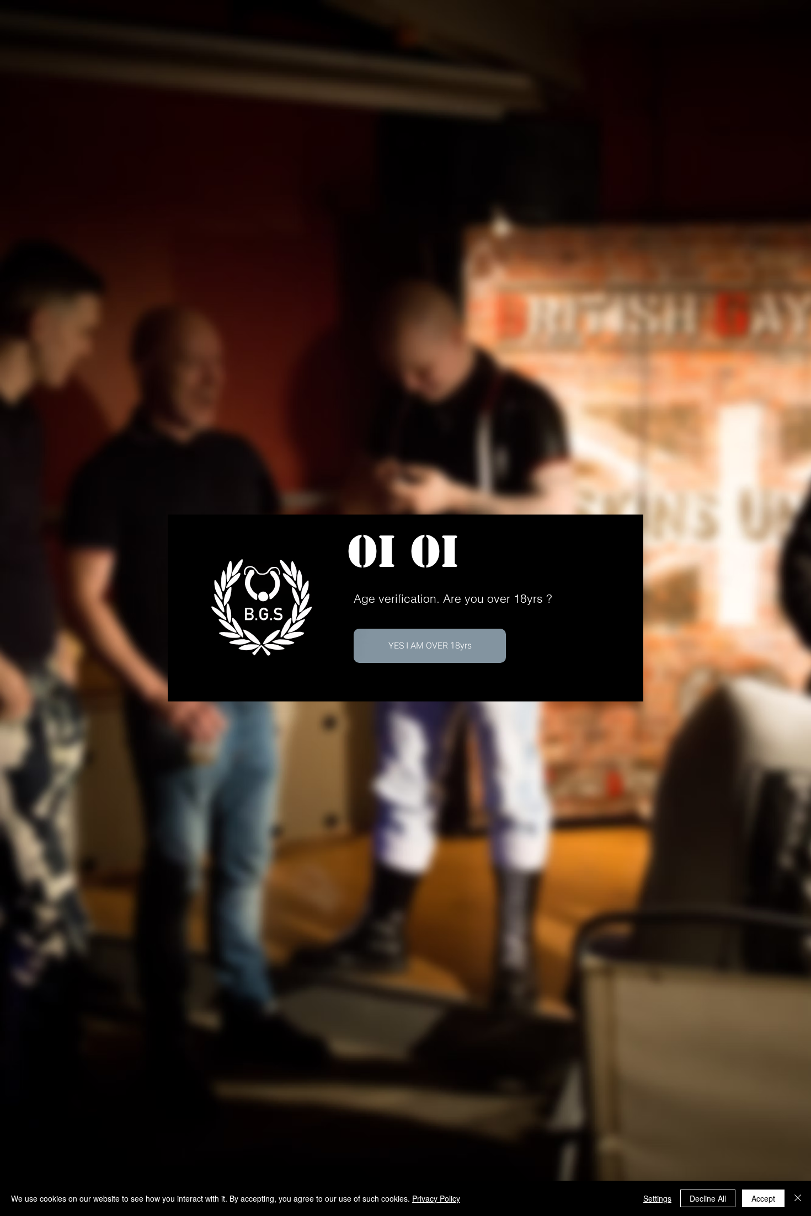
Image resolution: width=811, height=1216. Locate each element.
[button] (430, 646)
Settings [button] (657, 1198)
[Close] (797, 1198)
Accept (763, 1198)
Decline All (708, 1198)
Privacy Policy (436, 1198)
